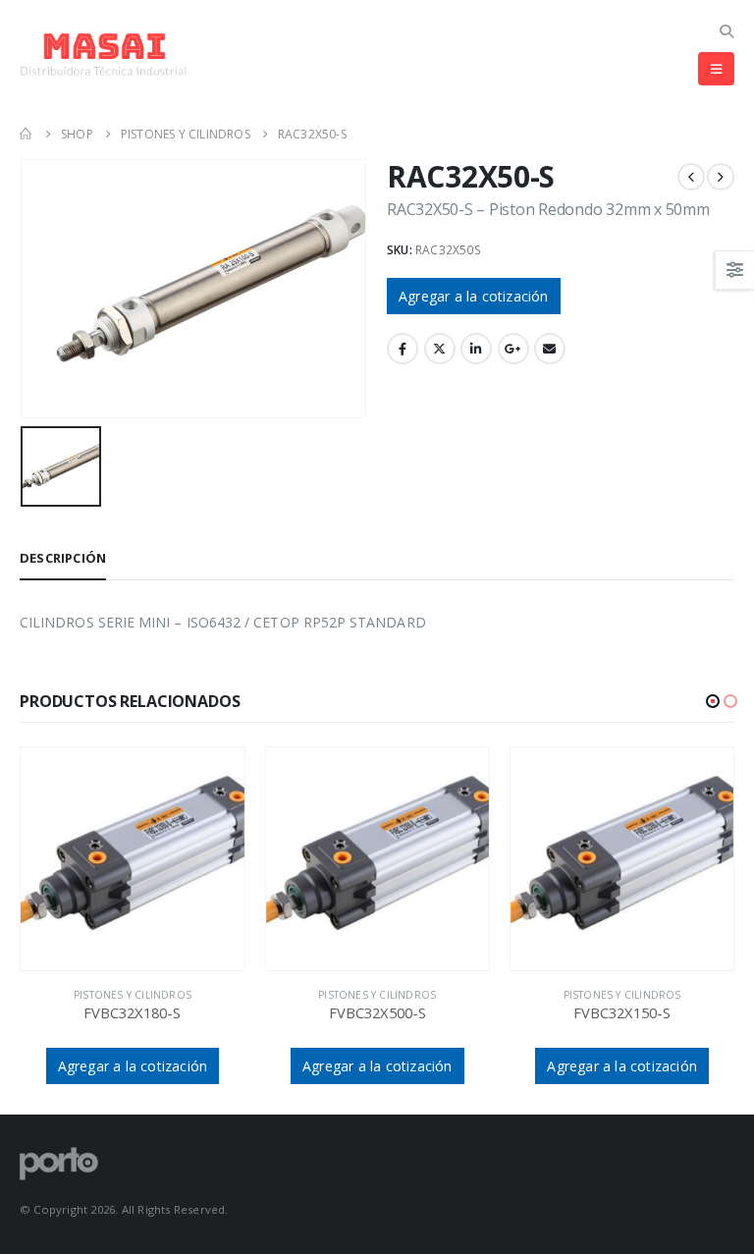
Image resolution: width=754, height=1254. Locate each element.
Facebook (402, 348)
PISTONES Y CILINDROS (132, 995)
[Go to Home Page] (26, 134)
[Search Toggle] (726, 31)
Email (550, 348)
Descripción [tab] (63, 558)
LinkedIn (476, 348)
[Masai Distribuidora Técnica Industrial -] (103, 54)
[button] (713, 701)
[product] (132, 858)
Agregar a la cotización (474, 296)
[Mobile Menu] (716, 68)
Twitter (440, 348)
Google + (513, 348)
